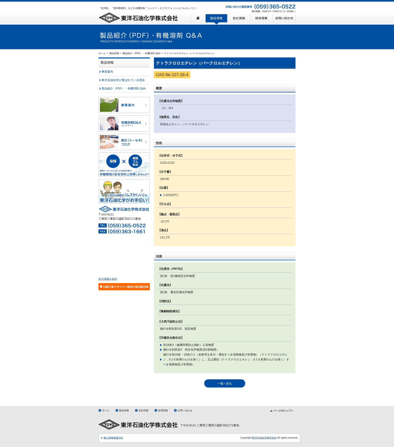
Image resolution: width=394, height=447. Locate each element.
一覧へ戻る (225, 383)
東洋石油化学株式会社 (264, 437)
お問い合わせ (185, 410)
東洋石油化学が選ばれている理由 (123, 80)
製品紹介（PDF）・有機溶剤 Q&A (141, 53)
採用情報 (163, 410)
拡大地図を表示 (107, 278)
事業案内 (107, 71)
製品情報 (114, 53)
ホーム (102, 53)
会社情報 (143, 410)
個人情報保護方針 (113, 437)
